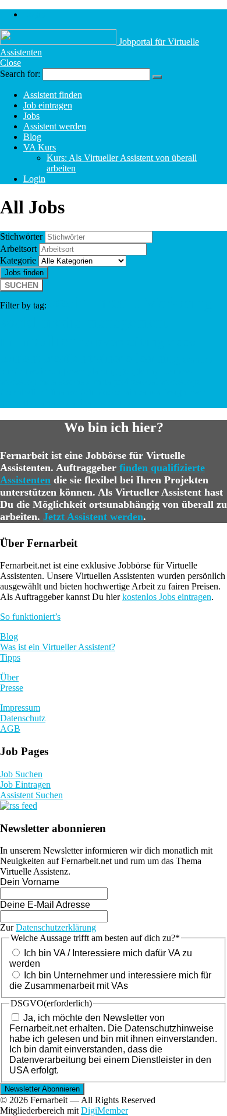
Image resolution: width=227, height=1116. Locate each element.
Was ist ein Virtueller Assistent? (57, 647)
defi (87, 392)
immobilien (38, 341)
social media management (84, 322)
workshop (18, 382)
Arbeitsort (18, 249)
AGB (10, 729)
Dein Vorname (29, 882)
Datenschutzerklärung (56, 927)
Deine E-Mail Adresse (45, 905)
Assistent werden (54, 126)
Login (34, 14)
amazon (54, 403)
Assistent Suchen (31, 795)
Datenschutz (22, 718)
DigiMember (104, 1110)
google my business (155, 371)
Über (9, 677)
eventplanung (92, 371)
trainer (105, 358)
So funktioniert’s (30, 617)
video (181, 341)
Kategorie (18, 260)
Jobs (31, 116)
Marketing (178, 303)
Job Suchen (21, 774)
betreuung (116, 403)
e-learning (153, 358)
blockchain (116, 392)
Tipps (10, 657)
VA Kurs (39, 147)
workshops (180, 382)
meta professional (126, 382)
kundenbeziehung (32, 371)
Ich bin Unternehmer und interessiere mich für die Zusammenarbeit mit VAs (110, 980)
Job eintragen (47, 105)
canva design (162, 392)
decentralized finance (38, 392)
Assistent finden (52, 95)
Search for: (20, 74)
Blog (32, 137)
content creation (43, 358)
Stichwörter (21, 236)
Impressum (20, 708)
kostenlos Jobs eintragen (166, 597)
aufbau (83, 403)
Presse (11, 688)
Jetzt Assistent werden (93, 516)
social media (95, 302)
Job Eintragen (25, 784)
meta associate (65, 382)
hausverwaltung (121, 341)
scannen (197, 359)
